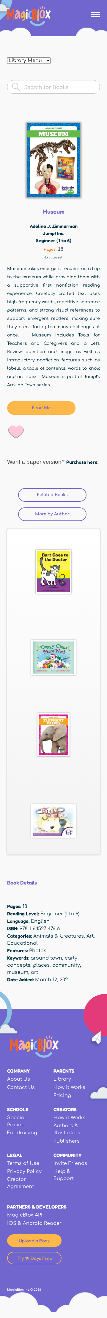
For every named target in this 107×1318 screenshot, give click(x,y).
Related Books (61, 495)
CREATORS (65, 1109)
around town (46, 958)
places (41, 965)
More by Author (52, 514)
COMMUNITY (67, 1155)
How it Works (69, 1087)
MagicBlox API (24, 1215)
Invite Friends (70, 1163)
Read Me (41, 408)
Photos (37, 950)
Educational (22, 943)
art (34, 972)
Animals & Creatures (58, 936)
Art (90, 936)
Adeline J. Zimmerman (54, 226)
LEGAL (14, 1155)
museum (17, 972)
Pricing (62, 1095)
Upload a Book (34, 1241)
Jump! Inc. (53, 233)
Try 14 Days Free (34, 1258)
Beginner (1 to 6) (53, 240)
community (66, 965)
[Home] (29, 16)
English (40, 921)
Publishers (67, 1141)
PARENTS (64, 1071)
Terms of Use (23, 1163)
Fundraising (22, 1133)
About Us (18, 1079)
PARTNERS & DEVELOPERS (37, 1207)
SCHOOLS (17, 1109)
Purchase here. (82, 462)
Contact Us (21, 1087)
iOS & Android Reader (34, 1223)
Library (62, 1079)
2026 (37, 1289)
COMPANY (18, 1071)
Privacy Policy (24, 1171)
